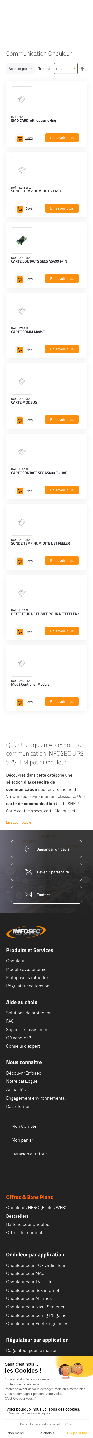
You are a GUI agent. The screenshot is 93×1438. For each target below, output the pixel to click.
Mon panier (22, 1140)
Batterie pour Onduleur (28, 1224)
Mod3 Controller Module (30, 684)
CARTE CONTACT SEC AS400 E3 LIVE (39, 473)
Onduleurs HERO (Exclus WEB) (36, 1207)
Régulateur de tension (27, 986)
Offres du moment (24, 1232)
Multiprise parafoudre (27, 977)
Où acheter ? (18, 1038)
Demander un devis (53, 849)
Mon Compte (24, 1126)
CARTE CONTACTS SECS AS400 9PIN (39, 261)
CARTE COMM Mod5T (28, 332)
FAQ (10, 1021)
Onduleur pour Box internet (32, 1290)
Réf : (14, 117)
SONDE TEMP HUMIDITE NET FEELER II (42, 543)
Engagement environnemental (36, 1098)
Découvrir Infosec (23, 1073)
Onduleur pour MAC (25, 1273)
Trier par (45, 68)
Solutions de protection (29, 1013)
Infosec (26, 932)
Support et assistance (27, 1029)
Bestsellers (17, 1216)
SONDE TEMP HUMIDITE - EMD (36, 191)
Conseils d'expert (23, 1046)
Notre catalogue (22, 1081)
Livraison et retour (29, 1154)
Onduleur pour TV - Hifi (28, 1282)
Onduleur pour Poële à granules (37, 1323)
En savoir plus (17, 822)
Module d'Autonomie (26, 969)
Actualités (16, 1089)
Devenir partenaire (53, 872)
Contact (43, 895)
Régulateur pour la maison (32, 1350)
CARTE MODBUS (24, 402)
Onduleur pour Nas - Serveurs (35, 1307)
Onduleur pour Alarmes (29, 1298)
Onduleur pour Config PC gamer (37, 1315)
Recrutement (19, 1106)
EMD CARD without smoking (33, 120)
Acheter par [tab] (18, 68)
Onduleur (15, 961)
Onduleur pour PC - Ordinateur (35, 1265)
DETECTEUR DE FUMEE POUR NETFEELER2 (45, 614)
